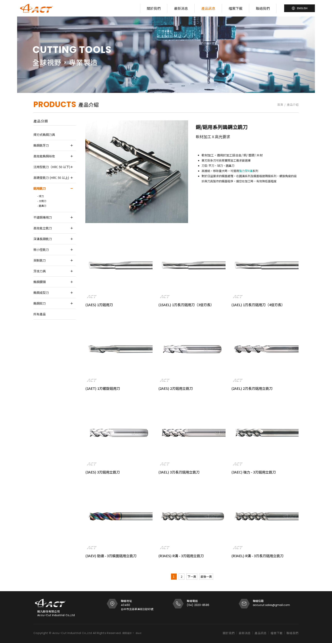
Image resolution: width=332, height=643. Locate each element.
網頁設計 (127, 633)
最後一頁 (206, 576)
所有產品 (39, 314)
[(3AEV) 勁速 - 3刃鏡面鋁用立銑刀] (119, 516)
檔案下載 (235, 8)
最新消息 (181, 8)
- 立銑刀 (41, 201)
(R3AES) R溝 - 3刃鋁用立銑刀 (181, 555)
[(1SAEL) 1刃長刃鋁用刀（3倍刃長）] (192, 265)
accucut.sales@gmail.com (271, 605)
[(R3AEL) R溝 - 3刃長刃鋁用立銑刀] (265, 516)
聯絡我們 (263, 8)
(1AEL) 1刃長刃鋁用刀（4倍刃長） (258, 304)
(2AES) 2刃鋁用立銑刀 (175, 388)
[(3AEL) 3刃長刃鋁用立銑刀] (192, 433)
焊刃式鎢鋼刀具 (44, 134)
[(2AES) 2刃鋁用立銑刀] (192, 349)
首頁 (280, 104)
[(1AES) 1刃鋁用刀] (119, 265)
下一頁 (192, 576)
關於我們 (154, 8)
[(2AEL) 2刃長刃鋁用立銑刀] (265, 349)
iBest (139, 633)
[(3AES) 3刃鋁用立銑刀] (119, 433)
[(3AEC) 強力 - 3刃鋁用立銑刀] (265, 433)
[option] (166, 54)
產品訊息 (208, 8)
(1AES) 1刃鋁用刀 (99, 304)
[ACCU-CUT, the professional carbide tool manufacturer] (36, 8)
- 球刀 (40, 196)
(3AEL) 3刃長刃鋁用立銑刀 (178, 471)
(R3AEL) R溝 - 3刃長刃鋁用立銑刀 (257, 555)
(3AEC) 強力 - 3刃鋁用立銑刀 (253, 471)
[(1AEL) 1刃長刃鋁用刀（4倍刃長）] (265, 265)
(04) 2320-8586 (198, 605)
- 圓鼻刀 (41, 205)
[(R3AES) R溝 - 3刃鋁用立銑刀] (192, 516)
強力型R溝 (245, 171)
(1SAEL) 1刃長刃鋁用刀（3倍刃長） (186, 304)
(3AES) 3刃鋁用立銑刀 (102, 471)
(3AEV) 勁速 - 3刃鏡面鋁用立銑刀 (110, 555)
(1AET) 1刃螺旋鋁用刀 (102, 388)
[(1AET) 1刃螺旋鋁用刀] (119, 349)
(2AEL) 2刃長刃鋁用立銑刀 (251, 388)
